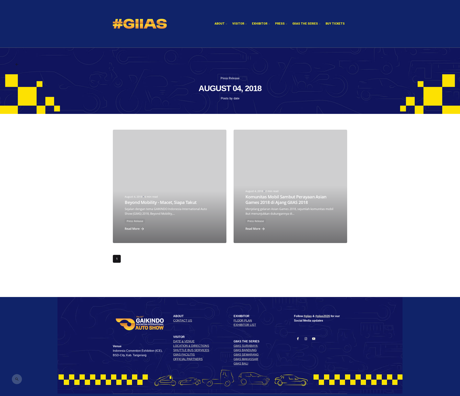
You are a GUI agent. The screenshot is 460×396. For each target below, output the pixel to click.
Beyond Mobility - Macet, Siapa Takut (160, 202)
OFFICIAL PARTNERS (188, 359)
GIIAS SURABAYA (246, 345)
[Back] (17, 64)
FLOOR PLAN (243, 320)
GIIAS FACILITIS (184, 354)
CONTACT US (182, 320)
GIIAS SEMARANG (246, 354)
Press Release (230, 78)
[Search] (17, 379)
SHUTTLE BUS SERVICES (191, 350)
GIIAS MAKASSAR (246, 359)
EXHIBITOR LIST (245, 324)
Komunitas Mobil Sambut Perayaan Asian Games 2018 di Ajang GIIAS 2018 (285, 199)
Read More (132, 229)
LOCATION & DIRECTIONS (191, 345)
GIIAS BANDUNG (245, 350)
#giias (308, 316)
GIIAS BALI (241, 363)
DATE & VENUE (184, 341)
